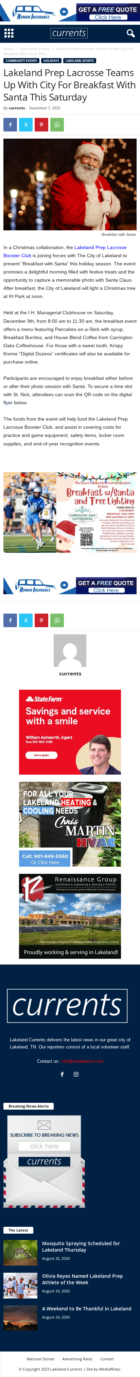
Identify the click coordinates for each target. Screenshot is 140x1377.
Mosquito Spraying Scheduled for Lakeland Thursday (81, 1246)
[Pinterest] (41, 124)
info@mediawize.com (82, 1061)
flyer (8, 402)
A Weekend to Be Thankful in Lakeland (87, 1308)
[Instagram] (77, 1075)
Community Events (34, 48)
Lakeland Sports (80, 60)
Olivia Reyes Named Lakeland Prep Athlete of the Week (82, 1279)
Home (8, 48)
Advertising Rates (77, 1358)
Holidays (51, 60)
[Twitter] (26, 124)
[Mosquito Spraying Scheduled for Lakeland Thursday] (20, 1253)
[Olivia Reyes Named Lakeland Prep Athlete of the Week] (20, 1285)
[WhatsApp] (57, 124)
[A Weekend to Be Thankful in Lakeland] (20, 1318)
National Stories (40, 1358)
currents (17, 107)
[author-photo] (70, 650)
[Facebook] (10, 124)
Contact (107, 1358)
